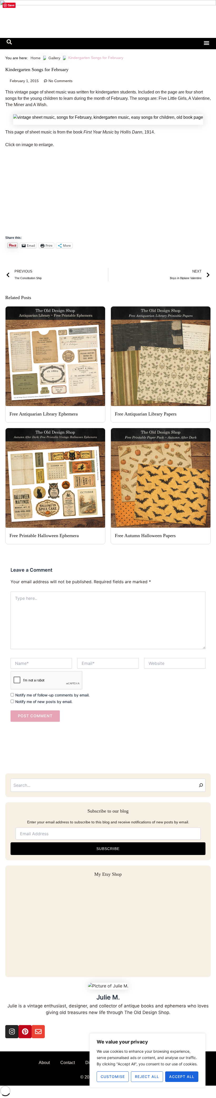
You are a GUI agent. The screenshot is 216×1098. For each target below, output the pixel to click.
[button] (9, 43)
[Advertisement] (108, 191)
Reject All (147, 1076)
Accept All (181, 1076)
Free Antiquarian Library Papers (145, 414)
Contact (67, 1062)
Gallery (54, 58)
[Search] (201, 785)
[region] (147, 1060)
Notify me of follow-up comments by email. (52, 695)
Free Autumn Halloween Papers (145, 535)
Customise (113, 1076)
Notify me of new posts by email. (43, 701)
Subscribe (108, 849)
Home (36, 58)
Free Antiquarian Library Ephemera (43, 414)
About (44, 1062)
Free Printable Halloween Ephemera (44, 535)
